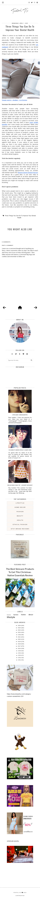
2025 (19, 627)
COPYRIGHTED (20, 895)
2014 (19, 653)
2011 (19, 660)
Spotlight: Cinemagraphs (20, 415)
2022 (19, 634)
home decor (20, 507)
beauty (20, 516)
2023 (19, 632)
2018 (19, 644)
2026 (19, 625)
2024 (19, 630)
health (20, 520)
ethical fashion (20, 524)
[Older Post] (35, 307)
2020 (19, 639)
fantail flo (17, 892)
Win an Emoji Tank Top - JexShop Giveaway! (20, 485)
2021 (19, 637)
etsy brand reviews (20, 529)
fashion (20, 511)
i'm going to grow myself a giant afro (20, 450)
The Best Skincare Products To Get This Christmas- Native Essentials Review (20, 572)
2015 (19, 650)
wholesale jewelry (13, 841)
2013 (19, 655)
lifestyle (20, 503)
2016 (19, 648)
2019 (19, 641)
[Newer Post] (4, 307)
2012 (19, 657)
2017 (19, 646)
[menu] (3, 2)
